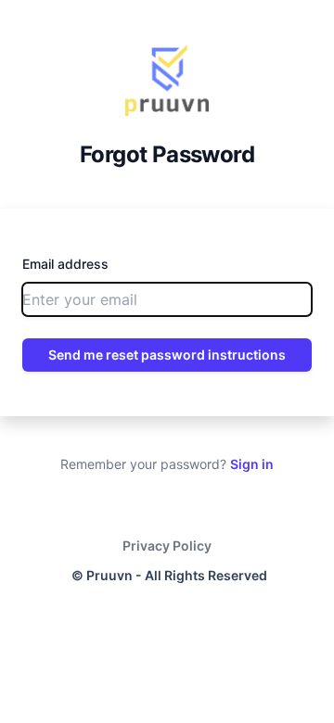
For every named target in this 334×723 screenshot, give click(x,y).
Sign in (252, 464)
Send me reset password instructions (167, 354)
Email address (65, 264)
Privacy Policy (167, 545)
